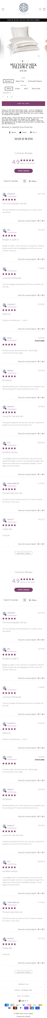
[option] (23, 20)
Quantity (7, 92)
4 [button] (24, 61)
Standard (8, 81)
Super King (20, 81)
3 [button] (22, 61)
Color (23, 85)
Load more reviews (23, 553)
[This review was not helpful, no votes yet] (42, 221)
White (9, 88)
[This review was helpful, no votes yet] (38, 221)
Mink (26, 88)
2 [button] (21, 61)
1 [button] (19, 61)
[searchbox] (13, 181)
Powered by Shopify (23, 1016)
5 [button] (26, 61)
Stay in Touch (23, 996)
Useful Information (23, 990)
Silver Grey (36, 88)
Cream (17, 88)
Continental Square (35, 81)
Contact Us (23, 984)
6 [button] (28, 61)
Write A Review (23, 171)
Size (23, 78)
